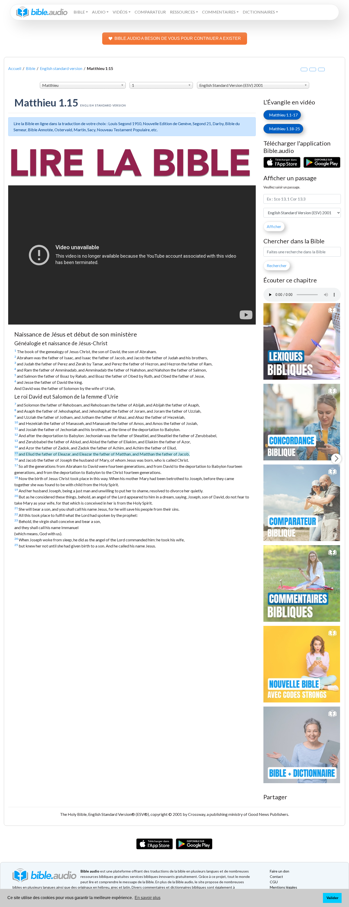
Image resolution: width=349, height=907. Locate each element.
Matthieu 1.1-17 (282, 114)
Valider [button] (332, 898)
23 (16, 520)
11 (16, 428)
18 (16, 477)
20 (16, 496)
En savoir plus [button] (147, 898)
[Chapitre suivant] (336, 459)
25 (16, 545)
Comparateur (150, 11)
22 (16, 514)
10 (16, 422)
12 (16, 434)
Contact (276, 876)
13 (16, 441)
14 (16, 447)
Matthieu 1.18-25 (283, 128)
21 (16, 508)
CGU (274, 882)
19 (16, 490)
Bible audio (89, 871)
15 (16, 453)
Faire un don (279, 871)
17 (16, 465)
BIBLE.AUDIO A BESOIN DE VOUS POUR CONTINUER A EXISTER (177, 38)
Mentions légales (283, 887)
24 (16, 539)
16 (16, 459)
